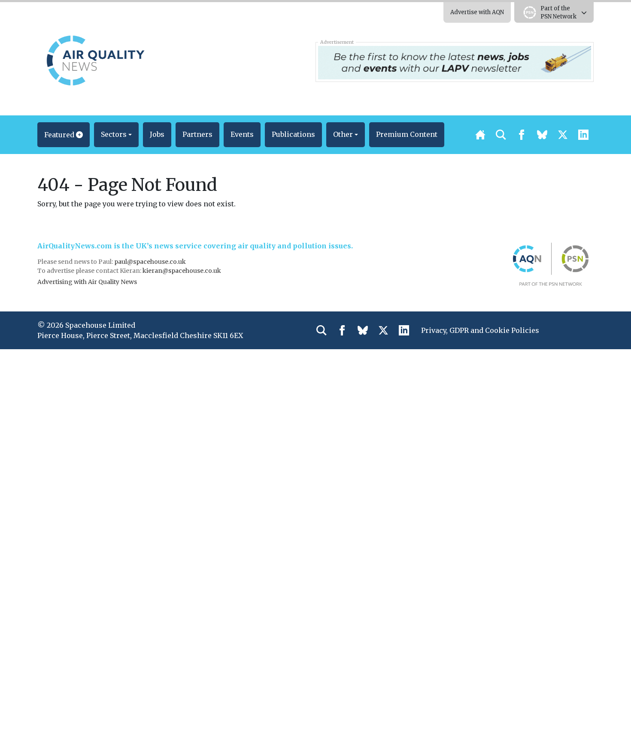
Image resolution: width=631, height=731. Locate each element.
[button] (63, 134)
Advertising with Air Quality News (87, 282)
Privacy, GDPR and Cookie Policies (480, 330)
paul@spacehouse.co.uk (150, 262)
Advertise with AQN (477, 12)
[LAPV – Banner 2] (454, 61)
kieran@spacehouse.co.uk (182, 271)
